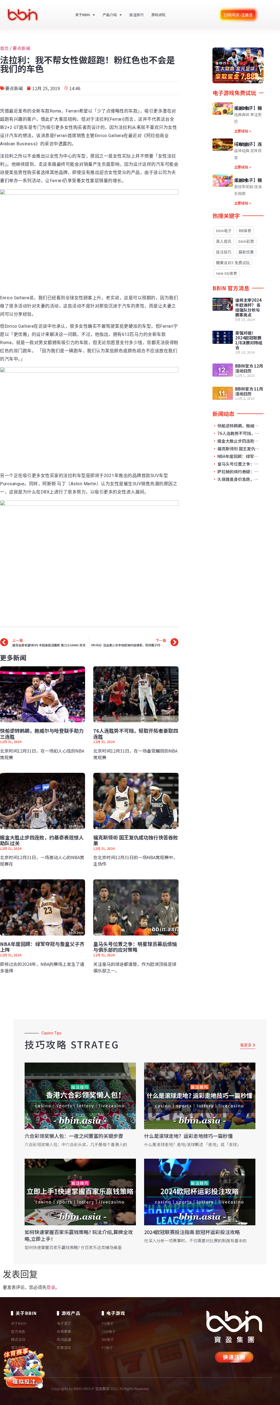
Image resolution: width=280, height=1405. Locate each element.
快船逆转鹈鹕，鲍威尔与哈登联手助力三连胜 (42, 733)
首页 (4, 48)
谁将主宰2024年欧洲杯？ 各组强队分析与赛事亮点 (248, 307)
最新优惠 (246, 252)
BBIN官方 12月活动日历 (249, 368)
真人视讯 (223, 241)
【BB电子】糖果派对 (248, 180)
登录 (50, 1287)
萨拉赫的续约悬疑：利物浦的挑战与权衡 (239, 471)
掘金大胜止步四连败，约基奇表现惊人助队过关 (42, 840)
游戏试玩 (158, 14)
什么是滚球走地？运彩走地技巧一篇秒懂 (188, 1135)
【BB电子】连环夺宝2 (248, 144)
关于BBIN (82, 14)
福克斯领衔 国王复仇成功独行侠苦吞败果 (135, 840)
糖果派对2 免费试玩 (233, 262)
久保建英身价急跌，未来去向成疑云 (239, 479)
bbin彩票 (246, 241)
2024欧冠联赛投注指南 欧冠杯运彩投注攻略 (192, 1231)
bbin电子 (224, 230)
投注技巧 (136, 14)
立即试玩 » (242, 131)
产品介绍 (110, 14)
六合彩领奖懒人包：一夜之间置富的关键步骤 (74, 1135)
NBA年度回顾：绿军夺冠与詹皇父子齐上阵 (42, 946)
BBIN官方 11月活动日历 (249, 391)
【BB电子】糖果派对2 (248, 108)
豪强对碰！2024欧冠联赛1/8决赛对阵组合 (248, 340)
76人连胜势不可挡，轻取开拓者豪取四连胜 (135, 733)
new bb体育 (226, 273)
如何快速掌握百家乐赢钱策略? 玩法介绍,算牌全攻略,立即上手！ (79, 1235)
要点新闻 (21, 48)
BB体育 (245, 230)
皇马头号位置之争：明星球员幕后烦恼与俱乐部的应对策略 (135, 946)
